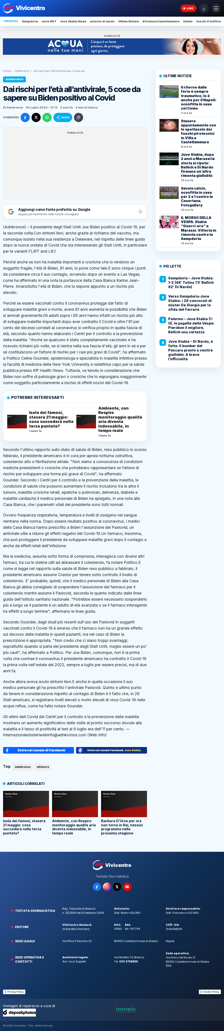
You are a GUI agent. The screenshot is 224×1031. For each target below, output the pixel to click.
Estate (188, 21)
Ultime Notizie (128, 21)
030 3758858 (128, 961)
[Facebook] (97, 887)
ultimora (43, 766)
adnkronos (23, 766)
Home (7, 71)
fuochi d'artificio (209, 21)
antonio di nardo (102, 21)
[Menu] (216, 8)
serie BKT (49, 21)
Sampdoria (30, 21)
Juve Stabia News (73, 21)
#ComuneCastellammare (161, 21)
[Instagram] (107, 887)
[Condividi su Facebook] (25, 117)
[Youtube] (127, 887)
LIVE (190, 8)
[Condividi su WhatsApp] (47, 117)
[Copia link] (78, 117)
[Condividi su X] (36, 117)
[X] (117, 887)
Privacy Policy (15, 991)
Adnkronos (22, 71)
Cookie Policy (211, 991)
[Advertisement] (75, 166)
